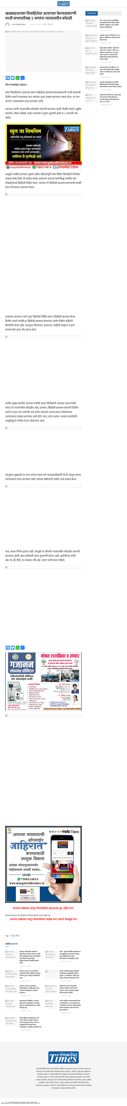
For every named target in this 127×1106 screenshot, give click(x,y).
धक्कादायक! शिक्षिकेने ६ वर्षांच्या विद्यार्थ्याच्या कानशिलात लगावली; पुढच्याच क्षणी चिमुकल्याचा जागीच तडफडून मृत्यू (29, 1004)
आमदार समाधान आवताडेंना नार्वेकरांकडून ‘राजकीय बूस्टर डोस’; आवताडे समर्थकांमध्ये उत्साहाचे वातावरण (29, 989)
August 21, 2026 (66, 1013)
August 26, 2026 (26, 966)
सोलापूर (50, 24)
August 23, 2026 (26, 996)
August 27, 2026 (106, 62)
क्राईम (45, 24)
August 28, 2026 (106, 30)
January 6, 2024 (35, 24)
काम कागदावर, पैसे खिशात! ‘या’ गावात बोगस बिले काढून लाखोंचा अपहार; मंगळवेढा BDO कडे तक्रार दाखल (110, 71)
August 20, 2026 (26, 1030)
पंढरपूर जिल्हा (15, 936)
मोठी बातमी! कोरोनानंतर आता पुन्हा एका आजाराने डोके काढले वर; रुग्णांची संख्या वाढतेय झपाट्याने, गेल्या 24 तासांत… (110, 98)
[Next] (106, 108)
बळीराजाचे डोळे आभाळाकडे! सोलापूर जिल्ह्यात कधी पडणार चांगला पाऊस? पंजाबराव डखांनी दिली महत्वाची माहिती (69, 989)
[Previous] (101, 108)
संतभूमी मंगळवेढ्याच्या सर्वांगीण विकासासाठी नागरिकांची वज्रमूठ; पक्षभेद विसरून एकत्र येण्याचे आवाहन (111, 84)
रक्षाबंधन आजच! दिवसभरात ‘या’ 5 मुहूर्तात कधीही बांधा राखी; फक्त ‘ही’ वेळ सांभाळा (110, 37)
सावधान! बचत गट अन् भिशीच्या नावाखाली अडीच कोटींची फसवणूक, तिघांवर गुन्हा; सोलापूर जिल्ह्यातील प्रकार (30, 974)
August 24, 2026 (66, 981)
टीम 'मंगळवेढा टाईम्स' (19, 24)
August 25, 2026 (66, 961)
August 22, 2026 (26, 1011)
